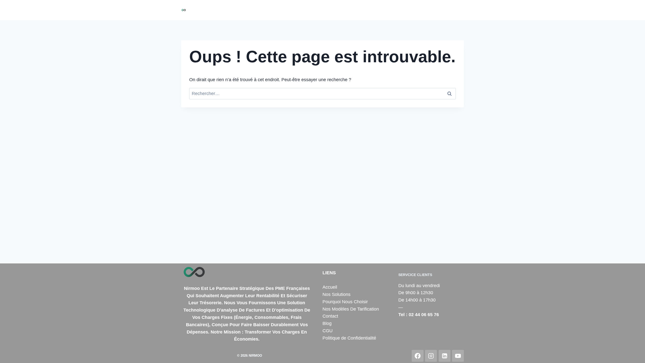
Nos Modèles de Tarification (398, 10)
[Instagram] (431, 356)
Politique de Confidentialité (349, 338)
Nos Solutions (300, 10)
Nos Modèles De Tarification (350, 309)
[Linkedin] (444, 356)
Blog (456, 10)
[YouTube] (458, 356)
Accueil (273, 10)
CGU (327, 330)
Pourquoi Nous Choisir (341, 10)
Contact (439, 10)
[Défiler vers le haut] (633, 354)
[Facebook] (418, 356)
